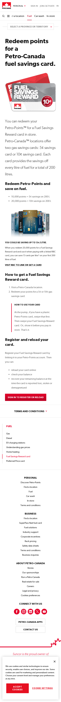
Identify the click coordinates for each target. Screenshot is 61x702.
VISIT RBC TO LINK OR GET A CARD (23, 265)
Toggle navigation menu (19, 6)
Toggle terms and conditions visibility (30, 411)
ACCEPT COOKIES (17, 688)
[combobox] (30, 26)
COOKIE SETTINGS (42, 688)
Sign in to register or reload (26, 397)
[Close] (54, 661)
